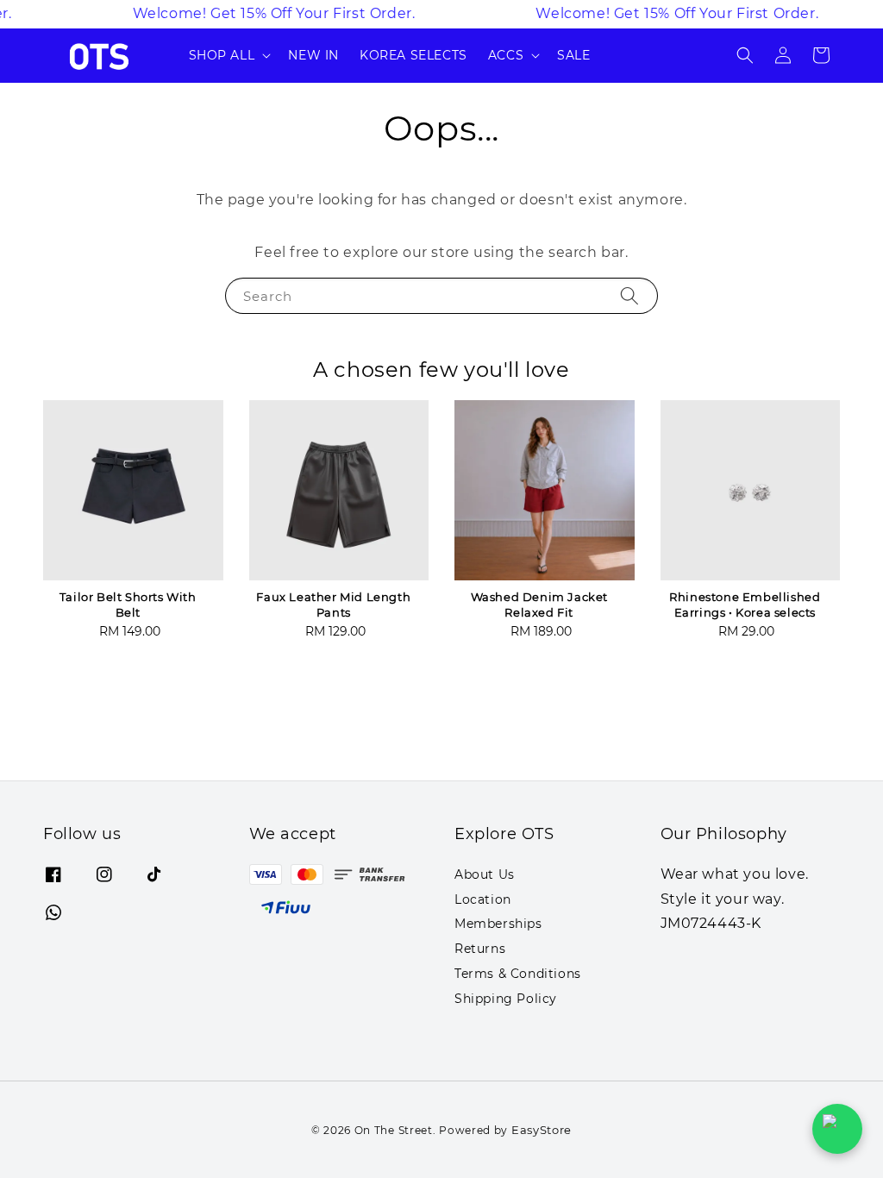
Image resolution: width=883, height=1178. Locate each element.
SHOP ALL (222, 55)
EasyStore (541, 1130)
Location (482, 899)
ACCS (505, 55)
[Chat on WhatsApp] (837, 1129)
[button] (745, 55)
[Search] (629, 295)
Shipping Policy (505, 998)
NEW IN (313, 55)
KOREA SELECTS (413, 55)
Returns (479, 948)
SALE (573, 55)
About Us (484, 874)
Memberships (498, 923)
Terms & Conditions (517, 973)
